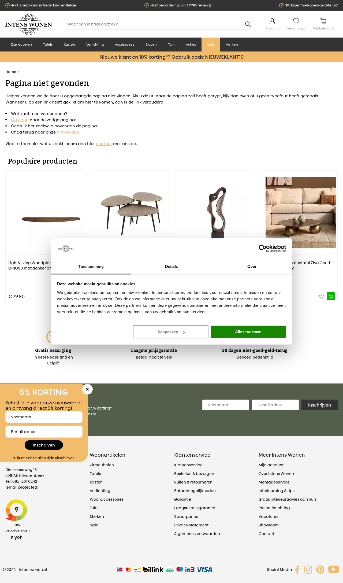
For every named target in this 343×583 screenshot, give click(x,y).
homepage (68, 132)
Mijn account (271, 465)
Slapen (151, 44)
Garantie (182, 499)
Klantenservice (188, 465)
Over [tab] (251, 266)
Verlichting (95, 44)
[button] (9, 233)
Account (272, 28)
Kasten (69, 44)
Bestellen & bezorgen (194, 473)
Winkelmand (323, 28)
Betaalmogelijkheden (195, 490)
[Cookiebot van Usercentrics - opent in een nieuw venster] (262, 249)
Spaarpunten (187, 516)
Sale (210, 44)
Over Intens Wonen (276, 473)
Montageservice (274, 482)
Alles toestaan (248, 332)
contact (104, 143)
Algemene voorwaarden (197, 533)
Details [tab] (171, 266)
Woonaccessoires (107, 499)
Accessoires (124, 44)
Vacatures (268, 516)
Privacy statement (191, 525)
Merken (231, 44)
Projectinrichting (274, 507)
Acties (191, 44)
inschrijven (319, 405)
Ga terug (20, 119)
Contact (266, 533)
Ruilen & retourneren (193, 482)
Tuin (171, 44)
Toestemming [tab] (91, 266)
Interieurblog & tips (276, 490)
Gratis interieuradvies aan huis (287, 499)
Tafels (48, 44)
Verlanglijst (296, 28)
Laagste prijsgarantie (194, 507)
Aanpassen (167, 332)
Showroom (269, 525)
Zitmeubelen (21, 44)
